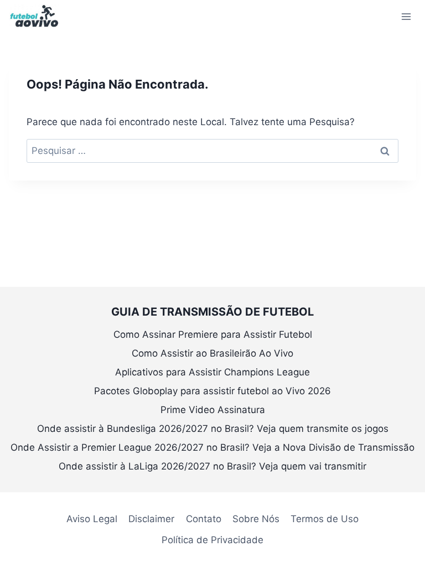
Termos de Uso (325, 518)
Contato (203, 518)
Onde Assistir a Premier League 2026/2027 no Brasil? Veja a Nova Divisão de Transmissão (212, 447)
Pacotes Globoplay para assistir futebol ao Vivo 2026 (212, 390)
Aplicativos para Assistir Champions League (212, 372)
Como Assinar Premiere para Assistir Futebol (212, 334)
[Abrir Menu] (406, 16)
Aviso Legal (91, 518)
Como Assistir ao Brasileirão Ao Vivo (212, 353)
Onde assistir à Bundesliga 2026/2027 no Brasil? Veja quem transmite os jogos (212, 428)
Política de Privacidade (212, 539)
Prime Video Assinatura (212, 409)
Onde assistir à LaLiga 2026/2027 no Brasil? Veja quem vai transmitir (212, 466)
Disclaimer (151, 518)
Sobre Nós (255, 518)
